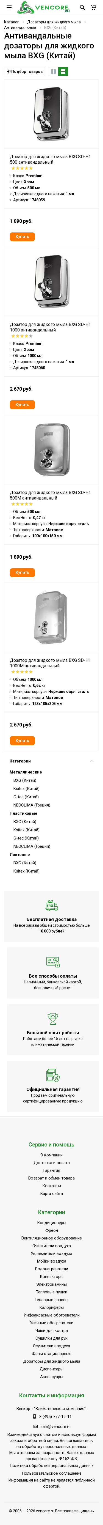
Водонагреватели (51, 1268)
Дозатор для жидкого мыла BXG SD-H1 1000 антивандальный (50, 327)
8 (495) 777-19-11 (55, 1416)
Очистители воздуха (51, 1245)
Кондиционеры (51, 1222)
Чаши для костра (51, 1330)
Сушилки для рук (51, 1338)
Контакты (51, 1185)
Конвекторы (51, 1276)
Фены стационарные (51, 1353)
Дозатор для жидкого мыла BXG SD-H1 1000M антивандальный (50, 663)
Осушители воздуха (51, 1345)
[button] (93, 7)
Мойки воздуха (51, 1261)
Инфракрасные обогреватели (52, 1315)
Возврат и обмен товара (51, 1178)
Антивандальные (20, 27)
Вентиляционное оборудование (51, 1238)
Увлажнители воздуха (51, 1253)
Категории (20, 761)
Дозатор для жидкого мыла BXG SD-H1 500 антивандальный (50, 159)
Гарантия (51, 1170)
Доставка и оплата (52, 1162)
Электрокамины (51, 1284)
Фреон (51, 1230)
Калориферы (51, 1307)
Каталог (11, 22)
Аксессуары (51, 1376)
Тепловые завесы (51, 1299)
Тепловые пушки (51, 1292)
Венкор (23, 1408)
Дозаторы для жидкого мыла (54, 22)
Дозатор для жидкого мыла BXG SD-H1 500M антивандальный (50, 495)
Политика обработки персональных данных (51, 1465)
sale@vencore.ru (55, 1426)
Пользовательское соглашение (52, 1473)
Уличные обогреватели (51, 1322)
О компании (51, 1155)
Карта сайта (51, 1193)
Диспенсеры (51, 1369)
